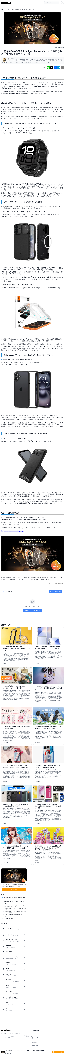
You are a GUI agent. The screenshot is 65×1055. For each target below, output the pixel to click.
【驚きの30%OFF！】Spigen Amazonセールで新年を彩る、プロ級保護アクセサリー (26, 1050)
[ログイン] (62, 2)
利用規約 (34, 1042)
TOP (2, 9)
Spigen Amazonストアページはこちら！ (12, 531)
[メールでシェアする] (62, 67)
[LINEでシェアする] (48, 67)
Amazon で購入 (59, 1052)
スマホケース (31, 9)
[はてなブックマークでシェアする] (58, 67)
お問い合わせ (36, 1045)
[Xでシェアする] (51, 67)
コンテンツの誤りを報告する (56, 583)
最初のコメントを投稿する (32, 610)
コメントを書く (56, 591)
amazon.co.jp (8, 1053)
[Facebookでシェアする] (55, 67)
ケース (23, 9)
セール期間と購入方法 (8, 918)
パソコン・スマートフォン (12, 9)
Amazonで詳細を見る (14, 889)
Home (34, 1034)
